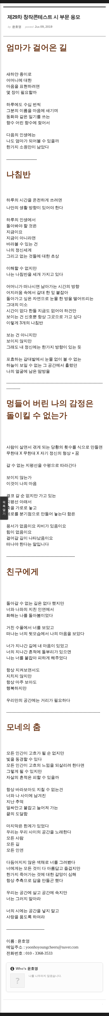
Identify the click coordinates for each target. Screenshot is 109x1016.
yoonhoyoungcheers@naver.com (52, 947)
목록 (4, 508)
